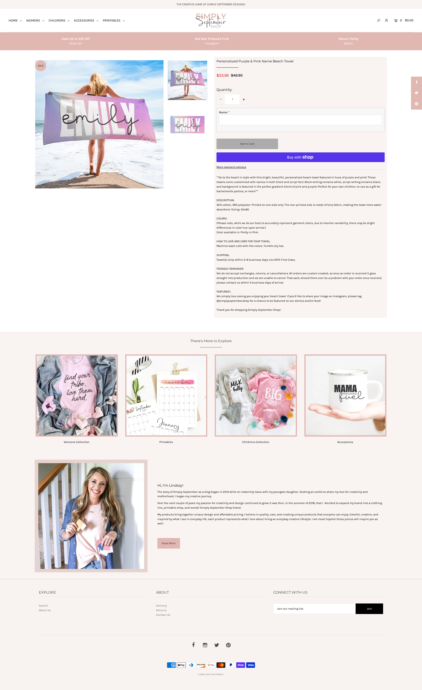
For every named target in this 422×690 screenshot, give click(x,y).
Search (43, 605)
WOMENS (33, 20)
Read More (169, 543)
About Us (45, 610)
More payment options (231, 167)
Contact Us (163, 614)
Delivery (161, 605)
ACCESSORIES (84, 20)
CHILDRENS (57, 20)
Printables (166, 442)
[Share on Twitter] (416, 93)
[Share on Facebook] (416, 82)
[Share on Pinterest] (416, 104)
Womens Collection (76, 442)
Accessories (345, 442)
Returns (161, 610)
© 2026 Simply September (210, 674)
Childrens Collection (255, 442)
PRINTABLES (112, 20)
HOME (13, 20)
